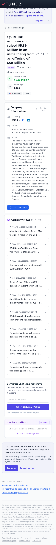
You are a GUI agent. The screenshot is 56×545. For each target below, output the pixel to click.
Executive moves (24, 541)
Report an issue (43, 109)
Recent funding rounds (10, 538)
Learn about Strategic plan (29, 434)
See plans (11, 468)
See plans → (40, 21)
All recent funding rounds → (15, 489)
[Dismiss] (48, 21)
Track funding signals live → (15, 492)
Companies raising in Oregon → (16, 485)
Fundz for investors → (40, 489)
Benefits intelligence (9, 541)
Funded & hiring (26, 538)
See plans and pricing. (34, 16)
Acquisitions (36, 541)
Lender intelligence (41, 538)
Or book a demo (27, 468)
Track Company (20, 207)
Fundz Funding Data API (29, 531)
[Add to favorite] (37, 54)
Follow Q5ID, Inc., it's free (28, 407)
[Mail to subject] (42, 54)
